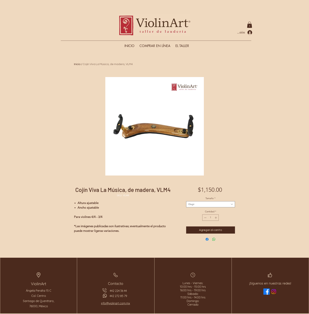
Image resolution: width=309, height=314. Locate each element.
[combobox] (210, 204)
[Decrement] (205, 218)
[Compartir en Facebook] (207, 239)
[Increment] (216, 218)
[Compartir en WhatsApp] (214, 239)
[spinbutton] (210, 218)
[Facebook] (266, 291)
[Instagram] (274, 291)
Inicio (77, 64)
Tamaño (210, 198)
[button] (249, 25)
